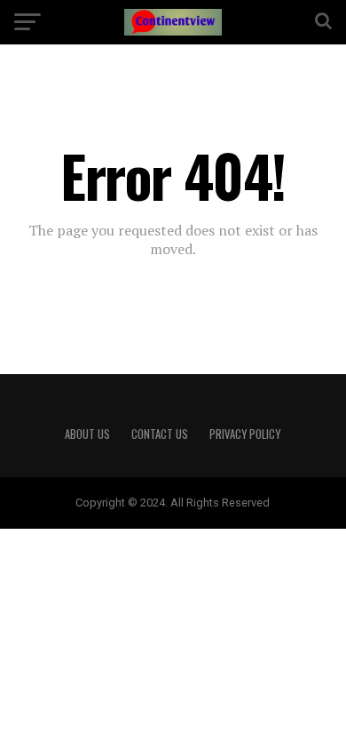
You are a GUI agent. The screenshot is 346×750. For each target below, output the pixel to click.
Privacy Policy (244, 434)
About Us (87, 434)
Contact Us (159, 434)
